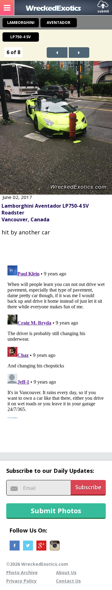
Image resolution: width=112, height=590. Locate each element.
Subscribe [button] (88, 487)
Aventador (58, 22)
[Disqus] (56, 340)
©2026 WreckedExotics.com (37, 564)
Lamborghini (21, 22)
